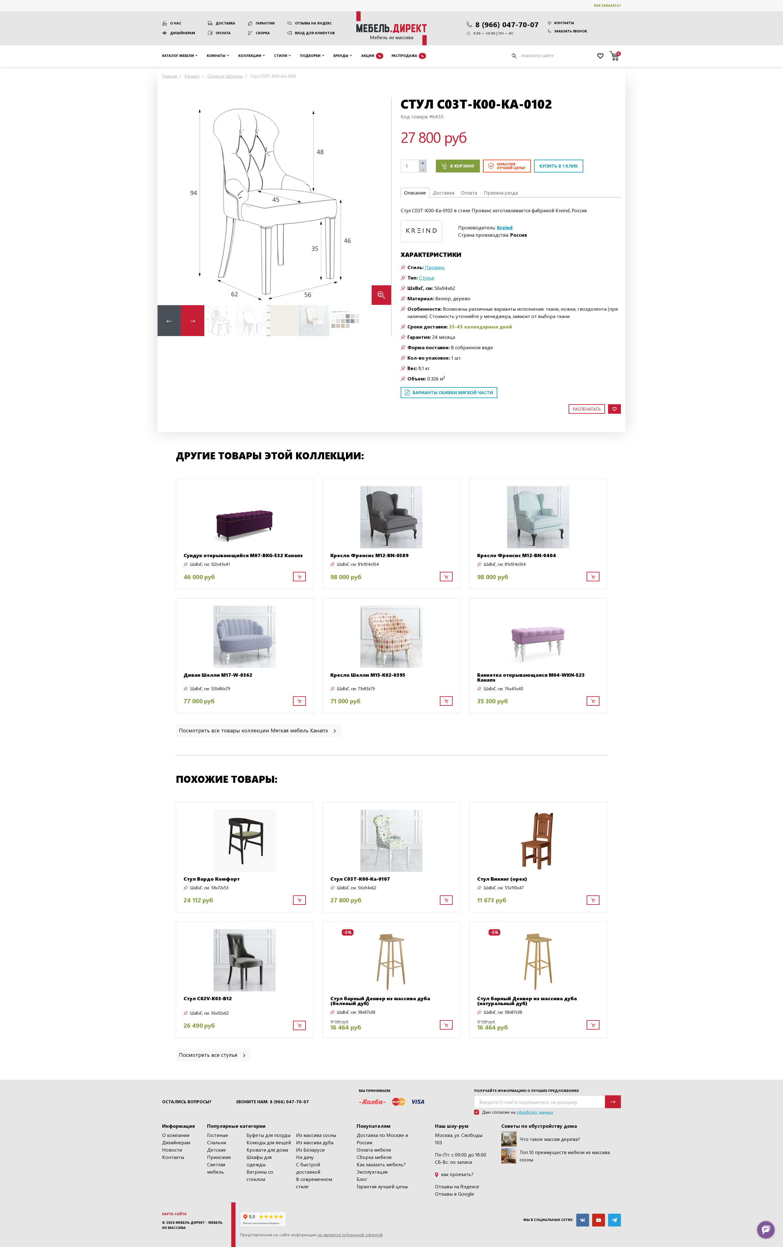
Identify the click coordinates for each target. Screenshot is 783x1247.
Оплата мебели (374, 1149)
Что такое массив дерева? (550, 1139)
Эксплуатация (372, 1171)
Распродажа (408, 55)
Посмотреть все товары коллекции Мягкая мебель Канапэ (254, 730)
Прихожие (219, 1157)
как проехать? (456, 1174)
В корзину (462, 166)
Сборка (263, 33)
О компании (175, 1135)
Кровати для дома (267, 1149)
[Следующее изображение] (382, 201)
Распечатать (587, 409)
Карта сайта (174, 1214)
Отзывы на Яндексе (457, 1186)
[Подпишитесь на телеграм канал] (614, 1220)
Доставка (225, 23)
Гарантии (265, 23)
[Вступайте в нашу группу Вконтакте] (582, 1220)
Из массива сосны (316, 1135)
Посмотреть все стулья (209, 1054)
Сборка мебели (374, 1157)
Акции (371, 55)
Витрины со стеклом (260, 1175)
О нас (175, 23)
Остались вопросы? (186, 1102)
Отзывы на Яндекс (313, 23)
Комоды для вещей (269, 1142)
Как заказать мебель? (381, 1164)
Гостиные (217, 1135)
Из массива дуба (314, 1142)
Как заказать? (607, 5)
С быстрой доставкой (308, 1168)
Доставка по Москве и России (382, 1138)
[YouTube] (598, 1220)
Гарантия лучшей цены (382, 1186)
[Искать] (514, 56)
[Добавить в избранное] (614, 409)
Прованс (435, 267)
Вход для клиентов (315, 33)
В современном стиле (314, 1183)
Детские (216, 1149)
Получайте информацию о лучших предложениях (526, 1090)
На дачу (305, 1157)
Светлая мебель (216, 1168)
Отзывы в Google (454, 1193)
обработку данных (535, 1112)
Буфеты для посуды (269, 1135)
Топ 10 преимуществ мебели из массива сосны (565, 1156)
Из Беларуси (310, 1149)
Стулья (426, 277)
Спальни (216, 1142)
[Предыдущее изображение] (167, 201)
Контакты (564, 22)
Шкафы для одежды (259, 1160)
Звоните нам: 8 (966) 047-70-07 (272, 1102)
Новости (172, 1149)
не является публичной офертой (350, 1235)
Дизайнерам (182, 33)
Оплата (223, 33)
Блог (362, 1179)
